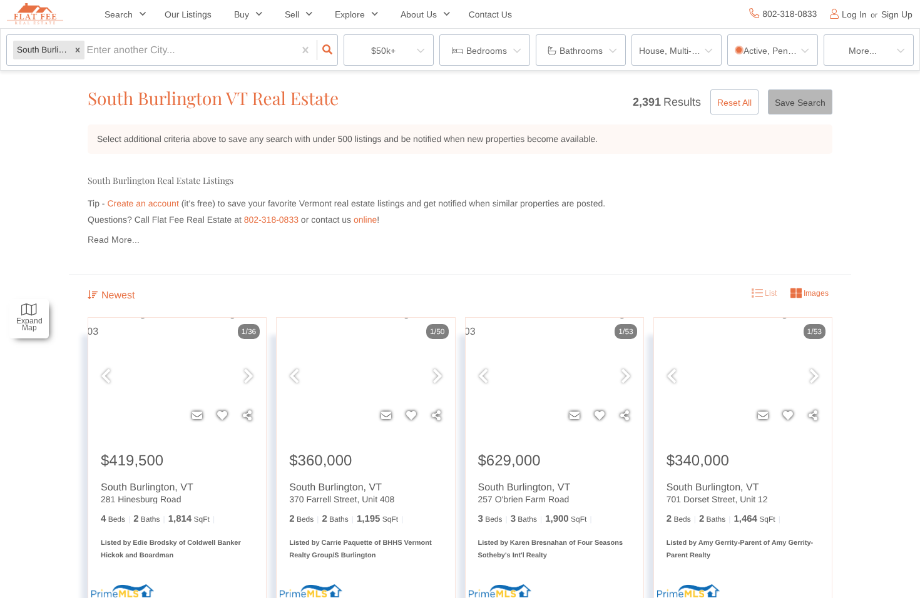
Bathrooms (581, 51)
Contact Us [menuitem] (490, 14)
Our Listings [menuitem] (188, 14)
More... (863, 51)
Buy (241, 14)
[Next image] (248, 377)
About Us (419, 14)
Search (119, 14)
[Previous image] (105, 377)
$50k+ (383, 51)
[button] (77, 50)
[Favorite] (222, 415)
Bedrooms (486, 51)
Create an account (142, 203)
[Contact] (197, 415)
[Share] (247, 415)
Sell (292, 14)
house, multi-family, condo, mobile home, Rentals (680, 51)
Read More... (114, 240)
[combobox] (88, 50)
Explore (350, 14)
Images (815, 293)
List (770, 293)
